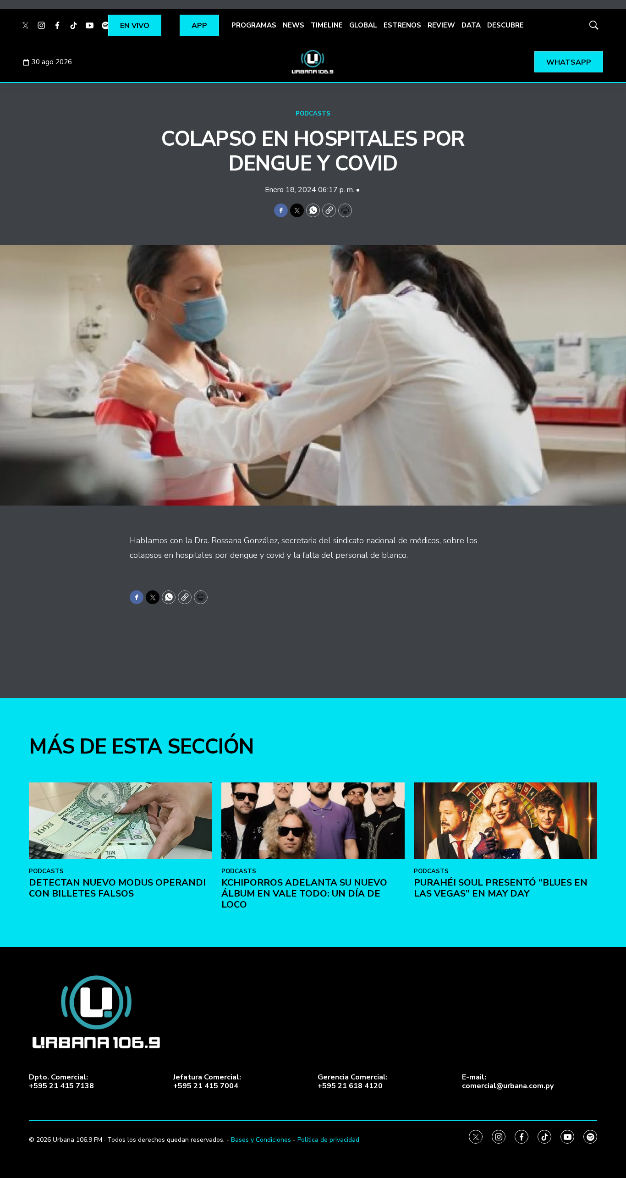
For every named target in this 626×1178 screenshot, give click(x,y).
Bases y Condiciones (261, 1139)
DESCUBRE (505, 25)
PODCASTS (313, 114)
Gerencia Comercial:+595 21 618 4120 (353, 1081)
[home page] (313, 62)
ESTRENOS (402, 25)
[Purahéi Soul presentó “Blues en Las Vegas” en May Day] (505, 820)
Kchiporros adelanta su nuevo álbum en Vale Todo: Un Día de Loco (304, 893)
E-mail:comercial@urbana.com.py (508, 1081)
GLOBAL (363, 25)
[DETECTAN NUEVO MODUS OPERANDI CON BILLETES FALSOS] (120, 820)
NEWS (293, 25)
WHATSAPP (568, 62)
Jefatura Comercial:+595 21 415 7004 (207, 1081)
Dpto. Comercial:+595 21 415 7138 (61, 1081)
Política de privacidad (328, 1139)
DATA (471, 25)
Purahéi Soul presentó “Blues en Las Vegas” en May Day (501, 888)
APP (199, 26)
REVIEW (441, 25)
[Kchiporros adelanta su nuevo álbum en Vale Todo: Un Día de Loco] (313, 820)
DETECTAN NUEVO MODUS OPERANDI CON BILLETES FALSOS (117, 888)
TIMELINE (327, 25)
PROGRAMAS (253, 25)
